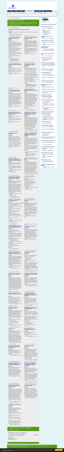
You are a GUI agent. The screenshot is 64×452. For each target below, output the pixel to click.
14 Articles (31, 173)
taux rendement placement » (13, 131)
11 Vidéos (10, 105)
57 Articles (31, 270)
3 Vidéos (26, 173)
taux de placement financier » (13, 291)
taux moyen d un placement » (29, 62)
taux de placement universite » (13, 383)
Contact (44, 13)
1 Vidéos (26, 151)
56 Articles (15, 220)
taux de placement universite (47, 132)
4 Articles (30, 381)
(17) (48, 106)
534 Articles (15, 55)
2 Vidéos (10, 169)
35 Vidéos (11, 34)
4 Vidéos (26, 81)
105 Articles (15, 245)
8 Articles (14, 424)
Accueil (9, 13)
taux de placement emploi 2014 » (13, 361)
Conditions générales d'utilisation (23, 445)
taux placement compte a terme (14, 248)
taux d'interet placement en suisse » (30, 383)
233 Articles (15, 288)
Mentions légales (14, 445)
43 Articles (31, 187)
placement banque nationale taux (14, 196)
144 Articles (15, 146)
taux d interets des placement (47, 99)
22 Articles (31, 359)
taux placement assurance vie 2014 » (30, 110)
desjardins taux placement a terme (15, 59)
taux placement (15, 439)
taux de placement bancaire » (29, 175)
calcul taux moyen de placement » (30, 131)
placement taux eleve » (12, 344)
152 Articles (31, 215)
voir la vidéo (10, 30)
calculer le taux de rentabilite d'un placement (31, 155)
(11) (47, 60)
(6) (48, 157)
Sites (18, 13)
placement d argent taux (46, 58)
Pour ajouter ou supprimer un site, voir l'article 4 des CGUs (18, 446)
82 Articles (15, 324)
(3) (48, 138)
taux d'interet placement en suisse (48, 140)
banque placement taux (29, 189)
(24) (46, 102)
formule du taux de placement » (29, 344)
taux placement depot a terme (14, 58)
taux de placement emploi (46, 125)
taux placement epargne (46, 94)
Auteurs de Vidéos (23, 13)
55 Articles (31, 397)
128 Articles (31, 324)
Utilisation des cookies (34, 445)
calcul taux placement (45, 113)
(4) (48, 103)
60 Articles (31, 129)
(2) (48, 70)
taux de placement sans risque (47, 62)
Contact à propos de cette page (43, 445)
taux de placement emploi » (13, 250)
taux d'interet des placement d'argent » (13, 88)
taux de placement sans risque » (30, 291)
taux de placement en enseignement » (30, 361)
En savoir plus (12, 450)
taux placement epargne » (12, 110)
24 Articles (15, 193)
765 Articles (15, 34)
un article (35, 13)
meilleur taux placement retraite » (14, 198)
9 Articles (14, 265)
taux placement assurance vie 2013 (31, 84)
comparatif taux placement (13, 222)
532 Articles (31, 81)
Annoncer (40, 13)
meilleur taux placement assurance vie (31, 85)
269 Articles (15, 73)
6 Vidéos (10, 121)
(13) (48, 29)
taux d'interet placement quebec (48, 146)
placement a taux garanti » (13, 305)
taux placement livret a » (28, 305)
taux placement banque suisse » (13, 175)
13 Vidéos (11, 73)
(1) (46, 31)
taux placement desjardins (13, 60)
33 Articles (15, 342)
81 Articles (31, 285)
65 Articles (15, 303)
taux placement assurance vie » (13, 62)
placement (29, 11)
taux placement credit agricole (47, 111)
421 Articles (15, 105)
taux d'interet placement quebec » (30, 250)
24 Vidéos (11, 55)
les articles (15, 25)
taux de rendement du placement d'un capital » (30, 224)
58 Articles (15, 169)
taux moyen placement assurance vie (31, 86)
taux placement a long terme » (29, 198)
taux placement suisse (13, 195)
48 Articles (31, 151)
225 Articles (15, 121)
